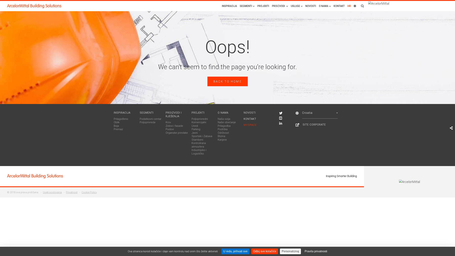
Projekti (263, 6)
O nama (223, 112)
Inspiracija (229, 6)
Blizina (221, 136)
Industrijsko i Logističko (199, 151)
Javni (195, 132)
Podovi (170, 129)
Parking (196, 129)
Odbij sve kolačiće (264, 251)
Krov (168, 122)
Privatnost (71, 192)
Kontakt (339, 6)
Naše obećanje (227, 122)
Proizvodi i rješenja (174, 114)
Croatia (307, 112)
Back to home (227, 81)
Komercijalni (199, 122)
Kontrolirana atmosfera (199, 145)
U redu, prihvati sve (235, 251)
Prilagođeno (121, 119)
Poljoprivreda (147, 122)
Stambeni (197, 139)
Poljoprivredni (200, 119)
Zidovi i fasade (174, 125)
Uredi (195, 125)
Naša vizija (224, 119)
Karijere (222, 139)
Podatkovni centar (150, 119)
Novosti (310, 6)
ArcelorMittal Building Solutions (34, 6)
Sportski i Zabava (202, 136)
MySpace (250, 125)
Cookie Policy (89, 192)
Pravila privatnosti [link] (316, 251)
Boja (116, 125)
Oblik (116, 122)
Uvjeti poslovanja (52, 192)
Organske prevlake (177, 132)
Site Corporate (314, 124)
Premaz (118, 129)
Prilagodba (224, 125)
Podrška (223, 129)
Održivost (223, 132)
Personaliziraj (290, 251)
